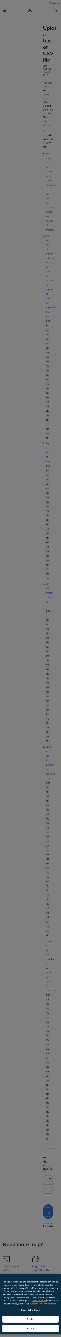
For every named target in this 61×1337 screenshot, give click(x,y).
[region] (30, 1304)
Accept (30, 1328)
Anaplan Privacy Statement (43, 1304)
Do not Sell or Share (30, 1310)
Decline (30, 1319)
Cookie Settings (39, 1300)
